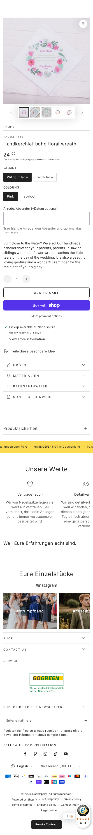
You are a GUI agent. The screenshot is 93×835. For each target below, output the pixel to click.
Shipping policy (46, 804)
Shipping (25, 159)
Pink (12, 197)
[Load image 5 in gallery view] (69, 112)
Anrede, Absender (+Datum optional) (31, 208)
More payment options (46, 316)
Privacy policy (72, 799)
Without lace (17, 178)
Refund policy (50, 799)
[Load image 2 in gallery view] (35, 112)
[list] (46, 505)
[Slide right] (82, 112)
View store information (27, 339)
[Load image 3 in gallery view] (46, 112)
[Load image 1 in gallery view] (24, 112)
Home (7, 127)
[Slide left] (11, 112)
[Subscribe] (87, 721)
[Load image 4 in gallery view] (58, 112)
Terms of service (22, 804)
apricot (31, 197)
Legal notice (49, 810)
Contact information (73, 804)
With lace (46, 178)
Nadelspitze (13, 136)
